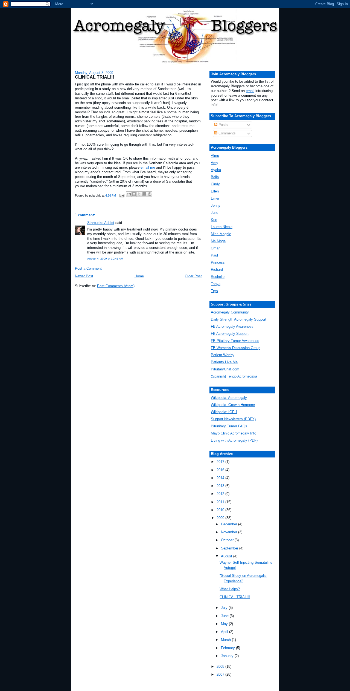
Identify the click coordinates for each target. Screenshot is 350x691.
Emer (215, 198)
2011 (221, 502)
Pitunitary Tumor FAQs (229, 426)
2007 (221, 674)
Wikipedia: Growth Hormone (233, 405)
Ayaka (216, 170)
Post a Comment (88, 268)
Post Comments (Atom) (116, 286)
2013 (221, 486)
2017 (221, 462)
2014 (221, 478)
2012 (221, 494)
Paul (214, 255)
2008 (221, 666)
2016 (221, 470)
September (230, 548)
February (228, 648)
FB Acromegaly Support (230, 334)
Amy (214, 163)
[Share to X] (139, 194)
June (225, 616)
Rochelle (217, 277)
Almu (215, 156)
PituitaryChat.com (225, 369)
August (227, 556)
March (226, 640)
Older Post (193, 276)
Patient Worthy (222, 355)
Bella (215, 177)
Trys (214, 291)
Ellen (215, 191)
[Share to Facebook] (144, 194)
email (250, 91)
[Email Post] (121, 195)
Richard (217, 269)
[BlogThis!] (134, 194)
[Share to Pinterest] (149, 194)
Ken (214, 220)
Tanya (215, 284)
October (228, 540)
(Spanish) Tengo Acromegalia (234, 376)
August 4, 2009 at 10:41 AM (105, 258)
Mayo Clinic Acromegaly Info (233, 433)
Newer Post (84, 276)
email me (148, 167)
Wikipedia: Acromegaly (229, 398)
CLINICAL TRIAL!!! (235, 597)
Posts (222, 125)
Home (139, 276)
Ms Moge (218, 241)
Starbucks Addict (100, 223)
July (225, 608)
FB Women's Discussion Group (235, 348)
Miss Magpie (221, 234)
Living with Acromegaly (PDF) (234, 440)
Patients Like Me (224, 362)
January (228, 656)
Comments (226, 133)
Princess (218, 262)
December (229, 524)
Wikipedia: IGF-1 (224, 412)
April (225, 632)
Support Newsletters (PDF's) (233, 419)
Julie (214, 213)
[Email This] (129, 194)
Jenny (215, 205)
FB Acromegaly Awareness (232, 326)
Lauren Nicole (221, 227)
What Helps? (230, 589)
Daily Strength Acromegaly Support (238, 319)
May (225, 624)
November (229, 532)
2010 (221, 510)
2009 (221, 518)
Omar (215, 248)
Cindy (215, 184)
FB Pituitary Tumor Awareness (235, 341)
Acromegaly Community (230, 312)
